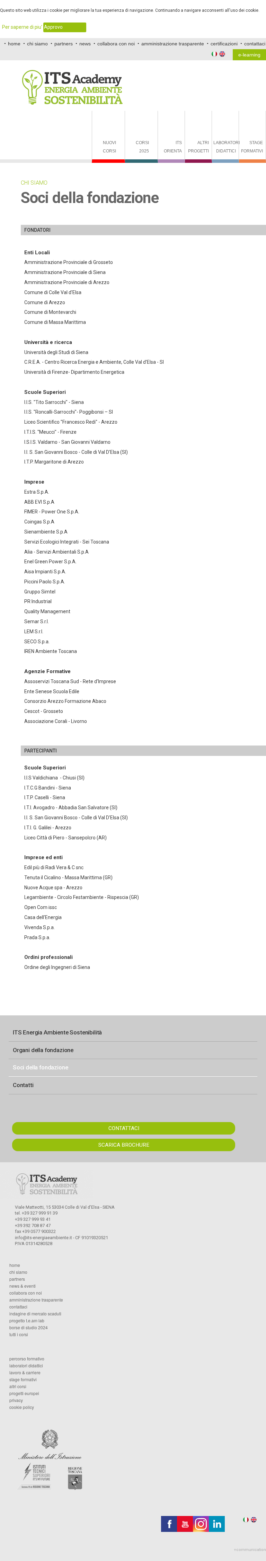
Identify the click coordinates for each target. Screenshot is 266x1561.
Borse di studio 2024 (28, 1327)
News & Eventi (22, 1286)
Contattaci (18, 1306)
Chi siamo (18, 1272)
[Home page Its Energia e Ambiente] (72, 82)
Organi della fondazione (43, 1050)
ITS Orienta (173, 146)
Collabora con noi (25, 1293)
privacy (16, 1400)
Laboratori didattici (226, 146)
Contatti (23, 1085)
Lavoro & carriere (25, 1372)
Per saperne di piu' (22, 27)
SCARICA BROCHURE (123, 1145)
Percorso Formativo (26, 1358)
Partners (17, 1279)
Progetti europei (24, 1393)
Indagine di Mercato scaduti (35, 1313)
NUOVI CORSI (109, 146)
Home (14, 1265)
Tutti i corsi (18, 1334)
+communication (250, 1549)
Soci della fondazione (40, 1067)
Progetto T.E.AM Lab (26, 1320)
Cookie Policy (21, 1407)
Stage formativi (252, 146)
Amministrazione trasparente (36, 1300)
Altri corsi (17, 1386)
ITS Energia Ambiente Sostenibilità (57, 1032)
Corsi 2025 (142, 146)
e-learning (249, 55)
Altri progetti (198, 146)
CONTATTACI (123, 1128)
